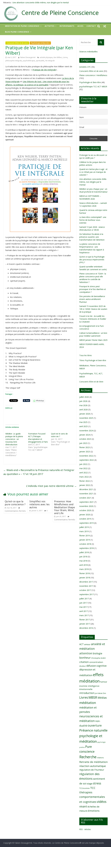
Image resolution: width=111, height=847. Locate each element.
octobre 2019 (85, 518)
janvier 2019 (84, 539)
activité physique (46, 57)
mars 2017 (84, 615)
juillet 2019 (84, 527)
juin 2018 (83, 556)
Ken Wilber (58, 57)
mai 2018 (83, 560)
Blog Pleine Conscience (17, 31)
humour (103, 681)
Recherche (87, 756)
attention (85, 653)
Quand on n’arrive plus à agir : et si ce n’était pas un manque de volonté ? (93, 172)
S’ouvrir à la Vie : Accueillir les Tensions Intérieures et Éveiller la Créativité (92, 319)
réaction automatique (92, 766)
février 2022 (84, 481)
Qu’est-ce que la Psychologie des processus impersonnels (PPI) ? (92, 259)
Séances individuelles (88, 51)
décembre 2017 (86, 581)
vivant (83, 806)
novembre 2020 (86, 506)
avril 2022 (83, 472)
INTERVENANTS (67, 26)
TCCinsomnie (84, 788)
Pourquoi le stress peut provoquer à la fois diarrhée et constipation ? (92, 289)
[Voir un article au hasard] (105, 26)
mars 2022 (84, 476)
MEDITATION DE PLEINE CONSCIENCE (22, 26)
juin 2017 (83, 602)
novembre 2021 (86, 493)
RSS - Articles (85, 829)
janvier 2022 (84, 485)
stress (97, 783)
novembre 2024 (86, 430)
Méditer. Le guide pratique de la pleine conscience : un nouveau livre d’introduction (14, 439)
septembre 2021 (86, 502)
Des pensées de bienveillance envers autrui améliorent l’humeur (92, 299)
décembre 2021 (86, 489)
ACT (81, 644)
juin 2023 (83, 443)
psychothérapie (29, 60)
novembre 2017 (86, 586)
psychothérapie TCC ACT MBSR (93, 86)
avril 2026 (83, 409)
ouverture (95, 725)
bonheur (85, 657)
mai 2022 (83, 468)
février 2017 (84, 619)
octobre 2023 (85, 439)
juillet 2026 (84, 397)
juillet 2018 (84, 552)
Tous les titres (85, 355)
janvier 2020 (84, 514)
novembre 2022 (86, 455)
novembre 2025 (86, 418)
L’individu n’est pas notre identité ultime (51, 486)
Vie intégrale (50, 60)
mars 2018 (84, 569)
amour (87, 644)
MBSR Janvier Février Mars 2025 (93, 340)
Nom (81, 117)
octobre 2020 (85, 510)
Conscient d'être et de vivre (17, 43)
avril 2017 (83, 611)
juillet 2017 (84, 598)
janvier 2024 (84, 434)
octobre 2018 (85, 544)
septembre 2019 (86, 523)
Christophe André (98, 658)
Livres (65, 57)
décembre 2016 (86, 628)
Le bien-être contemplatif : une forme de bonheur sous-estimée (92, 220)
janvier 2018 (84, 577)
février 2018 (84, 573)
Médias (102, 697)
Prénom (82, 107)
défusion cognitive (96, 665)
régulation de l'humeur (91, 769)
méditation (87, 702)
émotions (93, 810)
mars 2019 (84, 531)
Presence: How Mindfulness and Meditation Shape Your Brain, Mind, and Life (64, 507)
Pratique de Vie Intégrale (44, 69)
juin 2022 (83, 464)
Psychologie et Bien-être (40, 43)
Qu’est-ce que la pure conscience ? (15, 503)
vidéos (101, 801)
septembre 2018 (86, 548)
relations (100, 757)
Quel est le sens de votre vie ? (59, 435)
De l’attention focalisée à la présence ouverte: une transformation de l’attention (92, 237)
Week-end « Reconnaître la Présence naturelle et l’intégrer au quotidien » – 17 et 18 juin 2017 (38, 472)
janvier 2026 (84, 413)
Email (81, 127)
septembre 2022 (86, 460)
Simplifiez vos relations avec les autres (39, 504)
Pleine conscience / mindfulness (93, 75)
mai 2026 (83, 405)
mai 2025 (83, 422)
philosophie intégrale (13, 60)
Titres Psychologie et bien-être (92, 360)
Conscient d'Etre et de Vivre (91, 381)
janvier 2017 (84, 623)
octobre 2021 (85, 497)
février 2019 (84, 535)
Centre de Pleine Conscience (60, 12)
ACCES (80, 26)
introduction (86, 693)
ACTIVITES (49, 26)
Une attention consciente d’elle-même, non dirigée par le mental (40, 2)
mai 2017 (83, 607)
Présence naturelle (93, 730)
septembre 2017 (86, 594)
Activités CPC (85, 67)
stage (89, 783)
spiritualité (40, 60)
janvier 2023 (84, 451)
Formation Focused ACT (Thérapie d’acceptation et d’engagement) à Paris (38, 437)
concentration (96, 662)
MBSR (93, 697)
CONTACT (91, 26)
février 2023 (84, 447)
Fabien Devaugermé (27, 57)
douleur (82, 666)
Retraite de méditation (93, 762)
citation (84, 662)
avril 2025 (83, 426)
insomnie (83, 686)
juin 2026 (83, 401)
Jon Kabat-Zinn (100, 693)
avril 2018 (83, 565)
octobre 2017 (85, 590)
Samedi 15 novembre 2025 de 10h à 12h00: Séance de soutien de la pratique (93, 309)
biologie (97, 653)
